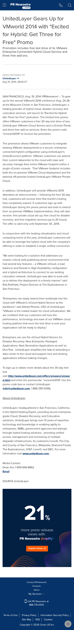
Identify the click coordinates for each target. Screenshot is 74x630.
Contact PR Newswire (37, 582)
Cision (43, 625)
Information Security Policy (55, 615)
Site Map (26, 619)
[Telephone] (60, 5)
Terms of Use (10, 615)
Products (37, 586)
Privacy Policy (29, 615)
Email (6, 471)
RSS (37, 619)
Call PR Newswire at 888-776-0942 (38, 603)
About (36, 589)
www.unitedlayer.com (36, 453)
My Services (35, 594)
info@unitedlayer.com (16, 388)
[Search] (69, 5)
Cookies (48, 619)
